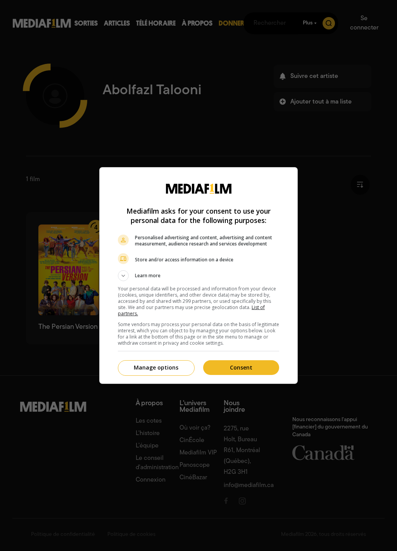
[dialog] (198, 275)
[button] (198, 275)
